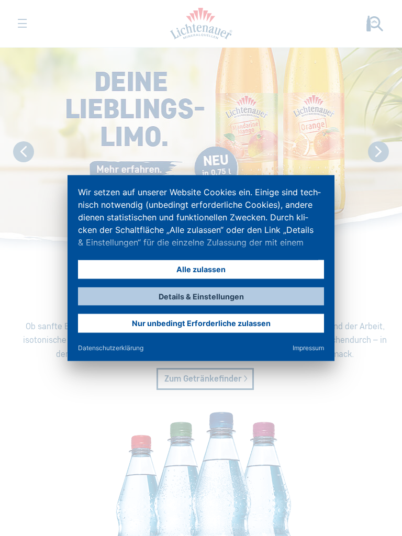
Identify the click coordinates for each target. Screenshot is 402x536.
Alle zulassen (201, 269)
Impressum (308, 347)
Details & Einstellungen (201, 296)
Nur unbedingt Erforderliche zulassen (201, 323)
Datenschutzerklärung (110, 347)
